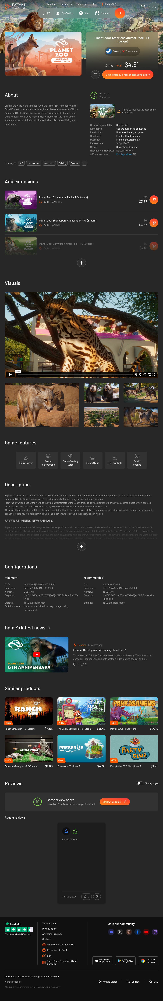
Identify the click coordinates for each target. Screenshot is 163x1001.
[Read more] (81, 861)
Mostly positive (124, 154)
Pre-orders (66, 4)
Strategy (132, 146)
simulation (49, 163)
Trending (51, 4)
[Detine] (66, 831)
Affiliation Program (52, 933)
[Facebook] (137, 932)
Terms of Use (49, 923)
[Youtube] (146, 932)
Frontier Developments (128, 135)
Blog (94, 4)
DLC (21, 163)
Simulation (121, 146)
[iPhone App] (102, 960)
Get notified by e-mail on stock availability (128, 74)
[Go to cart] (143, 6)
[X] (120, 932)
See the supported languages (131, 128)
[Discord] (111, 932)
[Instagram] (129, 932)
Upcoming (82, 4)
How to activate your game (130, 132)
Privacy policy (49, 928)
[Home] (15, 6)
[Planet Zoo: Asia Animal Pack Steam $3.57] (21, 200)
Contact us (47, 939)
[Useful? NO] (97, 896)
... (84, 163)
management (34, 163)
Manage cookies (13, 981)
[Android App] (125, 960)
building (62, 163)
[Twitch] (155, 932)
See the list (122, 125)
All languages (151, 783)
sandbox (75, 163)
